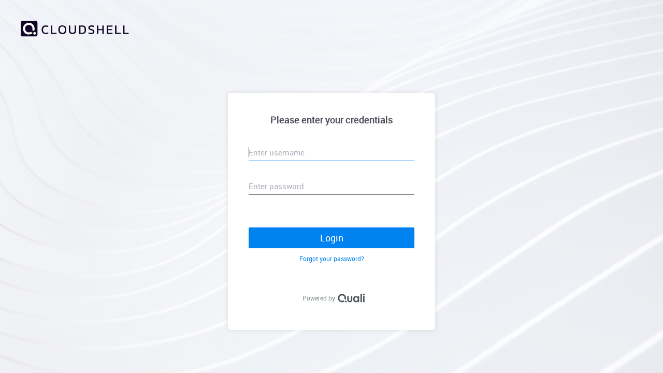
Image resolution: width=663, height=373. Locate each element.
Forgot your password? (331, 258)
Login (331, 238)
